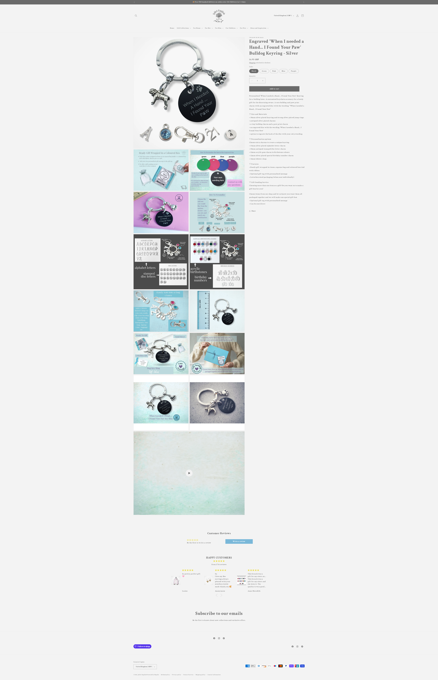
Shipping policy (201, 675)
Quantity (252, 76)
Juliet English (142, 675)
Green (264, 71)
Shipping (252, 63)
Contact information (214, 675)
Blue (283, 71)
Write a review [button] (239, 541)
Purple (293, 71)
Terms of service (188, 675)
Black (254, 71)
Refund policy (165, 675)
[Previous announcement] (134, 2)
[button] (135, 15)
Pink (274, 71)
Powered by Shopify (153, 675)
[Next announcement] (303, 2)
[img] (219, 561)
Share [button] (254, 211)
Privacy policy (176, 675)
